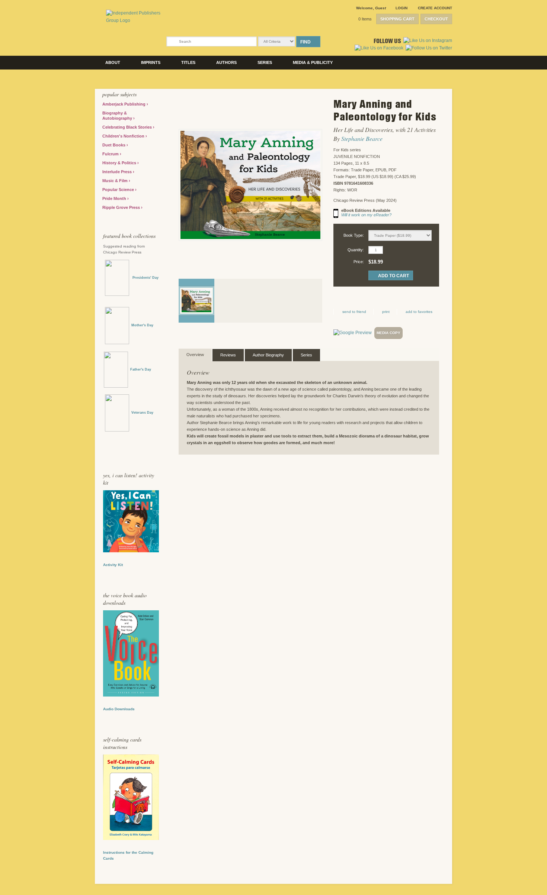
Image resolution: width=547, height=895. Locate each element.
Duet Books (114, 145)
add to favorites (419, 312)
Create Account (435, 8)
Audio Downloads (119, 709)
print (386, 312)
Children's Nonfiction (123, 136)
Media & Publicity (313, 62)
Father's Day (140, 369)
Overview (195, 354)
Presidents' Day (144, 278)
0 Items (365, 19)
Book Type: (353, 235)
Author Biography (268, 355)
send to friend (354, 312)
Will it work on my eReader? (366, 215)
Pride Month (114, 198)
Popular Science (118, 189)
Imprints (150, 62)
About (112, 62)
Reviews (228, 355)
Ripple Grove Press (121, 207)
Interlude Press (117, 171)
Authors (226, 62)
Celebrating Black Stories (127, 127)
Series (264, 62)
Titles (188, 62)
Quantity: (356, 250)
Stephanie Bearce (362, 138)
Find (305, 42)
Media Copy (388, 333)
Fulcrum (111, 154)
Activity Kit (113, 565)
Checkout (436, 19)
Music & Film (115, 180)
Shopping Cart (397, 19)
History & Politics (119, 163)
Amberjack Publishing (124, 104)
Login (401, 8)
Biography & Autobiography (117, 115)
